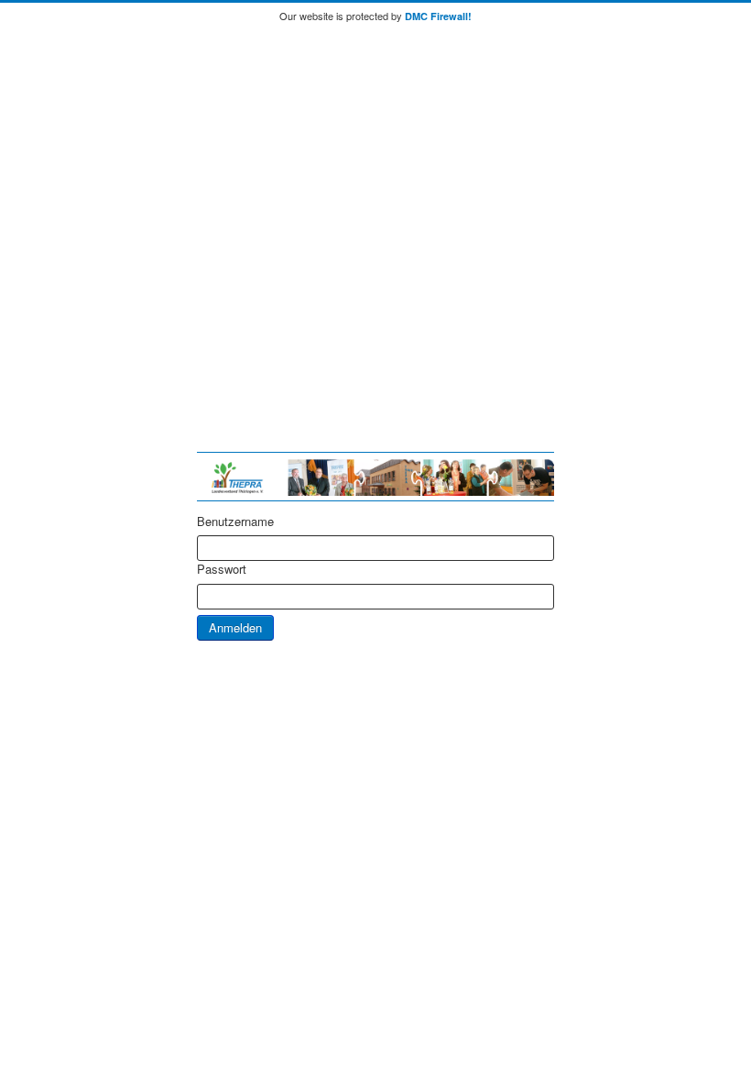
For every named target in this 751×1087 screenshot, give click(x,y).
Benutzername (235, 521)
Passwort (221, 569)
